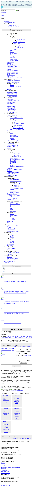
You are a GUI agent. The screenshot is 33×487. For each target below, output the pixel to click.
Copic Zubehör (17, 156)
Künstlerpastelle (11, 108)
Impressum (3, 468)
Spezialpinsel (10, 244)
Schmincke (13, 55)
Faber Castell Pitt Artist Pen (17, 159)
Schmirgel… (6, 408)
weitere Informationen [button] (26, 5)
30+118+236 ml (21, 39)
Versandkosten (4, 465)
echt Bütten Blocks (18, 188)
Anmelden (3, 12)
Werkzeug (9, 148)
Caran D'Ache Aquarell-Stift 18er (12, 323)
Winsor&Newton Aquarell (17, 166)
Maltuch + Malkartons (12, 146)
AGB (2, 464)
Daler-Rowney (14, 215)
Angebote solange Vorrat (10, 261)
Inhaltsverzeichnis (5, 473)
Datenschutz (4, 470)
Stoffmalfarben (11, 75)
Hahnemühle (13, 206)
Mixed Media (10, 196)
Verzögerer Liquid (18, 128)
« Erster (14, 346)
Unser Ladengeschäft (9, 22)
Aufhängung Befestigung (13, 80)
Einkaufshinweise (11, 25)
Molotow (12, 163)
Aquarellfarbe (10, 62)
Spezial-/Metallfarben (12, 70)
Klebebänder (10, 99)
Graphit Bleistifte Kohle (13, 172)
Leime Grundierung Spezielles (14, 141)
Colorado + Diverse (15, 204)
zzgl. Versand (28, 355)
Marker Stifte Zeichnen (13, 336)
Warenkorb (3, 15)
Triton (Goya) (13, 59)
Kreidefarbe (10, 76)
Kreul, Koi (13, 161)
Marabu (12, 52)
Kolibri (12, 237)
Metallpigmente (11, 229)
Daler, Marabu (14, 158)
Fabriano (12, 205)
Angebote (6, 21)
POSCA (12, 165)
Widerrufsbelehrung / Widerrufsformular (11, 467)
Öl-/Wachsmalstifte (12, 109)
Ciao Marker (16, 155)
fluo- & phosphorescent (19, 42)
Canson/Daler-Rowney (16, 181)
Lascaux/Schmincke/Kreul (17, 129)
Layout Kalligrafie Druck (13, 195)
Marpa (12, 209)
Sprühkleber (10, 103)
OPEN (15, 49)
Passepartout (10, 249)
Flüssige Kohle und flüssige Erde (15, 77)
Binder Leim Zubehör (12, 225)
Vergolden (9, 89)
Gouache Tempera (11, 65)
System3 (12, 57)
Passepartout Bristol (12, 93)
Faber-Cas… (17, 395)
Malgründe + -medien (18, 123)
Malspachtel (10, 245)
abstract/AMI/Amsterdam (16, 118)
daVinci (12, 235)
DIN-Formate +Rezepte (13, 26)
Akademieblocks (17, 184)
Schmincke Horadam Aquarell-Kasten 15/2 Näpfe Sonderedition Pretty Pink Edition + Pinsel (16, 292)
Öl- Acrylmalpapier (12, 198)
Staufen (12, 138)
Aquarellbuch (16, 185)
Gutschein (6, 262)
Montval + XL (14, 189)
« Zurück (18, 346)
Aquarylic (9, 63)
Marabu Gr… (6, 421)
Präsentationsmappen (15, 86)
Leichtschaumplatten (12, 92)
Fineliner (9, 171)
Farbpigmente (10, 227)
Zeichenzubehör (11, 173)
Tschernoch (13, 219)
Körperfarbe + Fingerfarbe (13, 66)
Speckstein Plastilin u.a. (13, 252)
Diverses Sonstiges (12, 260)
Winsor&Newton (14, 192)
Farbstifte (9, 168)
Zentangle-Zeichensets (12, 175)
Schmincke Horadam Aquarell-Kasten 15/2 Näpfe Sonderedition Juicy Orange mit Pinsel (16, 312)
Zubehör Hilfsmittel (12, 112)
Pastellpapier (10, 199)
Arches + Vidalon (14, 179)
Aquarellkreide (11, 106)
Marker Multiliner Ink (18, 153)
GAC (14, 120)
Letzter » (29, 346)
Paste (14, 126)
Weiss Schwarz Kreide (13, 231)
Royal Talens (13, 53)
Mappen (12, 85)
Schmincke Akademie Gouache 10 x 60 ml (15, 281)
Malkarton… (6, 395)
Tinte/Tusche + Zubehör (13, 73)
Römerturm (13, 191)
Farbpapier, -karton (12, 194)
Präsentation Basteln (12, 95)
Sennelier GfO (14, 136)
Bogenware (16, 186)
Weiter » (24, 346)
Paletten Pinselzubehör (13, 258)
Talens (12, 218)
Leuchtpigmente (11, 228)
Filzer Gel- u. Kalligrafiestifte (14, 169)
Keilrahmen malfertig (12, 145)
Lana (11, 208)
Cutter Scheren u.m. (12, 248)
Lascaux (12, 50)
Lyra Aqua (13, 162)
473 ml (18, 40)
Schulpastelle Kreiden (12, 110)
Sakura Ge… (16, 408)
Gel (14, 122)
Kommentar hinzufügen (17, 390)
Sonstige (12, 139)
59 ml (18, 46)
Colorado (12, 239)
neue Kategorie (14, 60)
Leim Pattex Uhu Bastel (13, 100)
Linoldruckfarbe (11, 67)
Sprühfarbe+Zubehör (12, 72)
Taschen (12, 87)
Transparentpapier (10, 221)
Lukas (11, 133)
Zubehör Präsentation (12, 96)
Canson (12, 202)
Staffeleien (9, 257)
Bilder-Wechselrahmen (13, 82)
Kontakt (3, 463)
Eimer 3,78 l (16, 43)
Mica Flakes (20, 47)
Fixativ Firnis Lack (12, 115)
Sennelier (12, 56)
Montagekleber (11, 102)
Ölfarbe (9, 69)
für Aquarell (10, 130)
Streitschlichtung (5, 471)
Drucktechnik (10, 143)
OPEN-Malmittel (17, 125)
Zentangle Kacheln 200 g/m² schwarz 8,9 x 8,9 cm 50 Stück (17, 337)
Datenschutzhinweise (5, 485)
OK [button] (2, 7)
